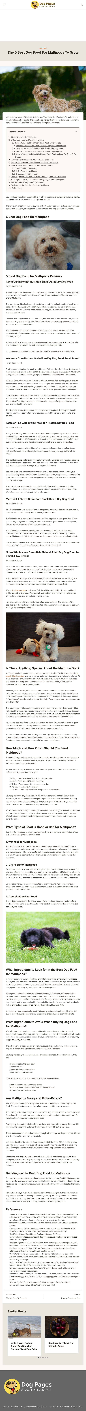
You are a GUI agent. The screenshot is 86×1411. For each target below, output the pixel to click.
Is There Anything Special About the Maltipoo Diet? (32, 160)
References (17, 188)
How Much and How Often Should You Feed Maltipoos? (34, 163)
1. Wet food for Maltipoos (25, 168)
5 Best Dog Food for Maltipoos (23, 137)
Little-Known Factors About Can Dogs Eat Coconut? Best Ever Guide (24, 1346)
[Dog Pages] (43, 4)
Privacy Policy (76, 1406)
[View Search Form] (81, 4)
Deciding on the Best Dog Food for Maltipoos (30, 185)
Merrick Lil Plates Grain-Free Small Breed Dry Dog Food (39, 151)
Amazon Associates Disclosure (34, 1406)
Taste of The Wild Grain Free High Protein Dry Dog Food (39, 148)
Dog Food (43, 48)
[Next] (75, 1336)
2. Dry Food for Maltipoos (26, 171)
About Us (15, 1406)
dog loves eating (19, 590)
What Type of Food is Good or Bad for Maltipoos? (32, 165)
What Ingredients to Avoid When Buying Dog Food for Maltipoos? (38, 180)
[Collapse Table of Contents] (76, 132)
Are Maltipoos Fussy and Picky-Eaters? (27, 182)
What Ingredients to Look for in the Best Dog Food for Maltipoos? (38, 177)
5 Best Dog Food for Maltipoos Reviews (27, 140)
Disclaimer (64, 1406)
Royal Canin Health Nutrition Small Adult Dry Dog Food (38, 143)
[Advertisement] (43, 25)
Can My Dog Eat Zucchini (16, 1296)
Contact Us (53, 1406)
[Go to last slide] (11, 1336)
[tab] (38, 1357)
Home (6, 1406)
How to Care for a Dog (70, 1296)
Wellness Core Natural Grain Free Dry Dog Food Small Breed (41, 146)
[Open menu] (4, 4)
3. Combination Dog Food (26, 174)
